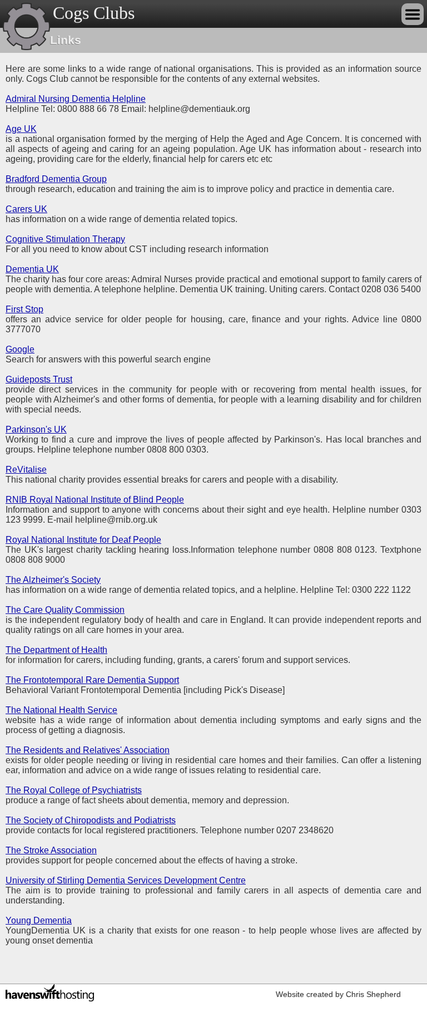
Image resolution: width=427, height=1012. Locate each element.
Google (20, 349)
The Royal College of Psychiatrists (74, 790)
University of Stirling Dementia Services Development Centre (126, 880)
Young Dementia (39, 920)
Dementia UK (32, 269)
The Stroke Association (51, 850)
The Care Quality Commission (65, 610)
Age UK (21, 129)
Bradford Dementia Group (56, 179)
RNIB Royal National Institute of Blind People (95, 499)
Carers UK (26, 209)
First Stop (24, 309)
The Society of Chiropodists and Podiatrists (91, 820)
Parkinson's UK (36, 429)
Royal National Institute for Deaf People (83, 539)
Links (65, 39)
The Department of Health (56, 650)
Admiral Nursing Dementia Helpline (76, 99)
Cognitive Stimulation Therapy (65, 239)
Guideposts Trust (39, 379)
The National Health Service (61, 710)
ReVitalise (26, 469)
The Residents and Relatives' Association (88, 750)
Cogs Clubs (94, 13)
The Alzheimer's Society (53, 579)
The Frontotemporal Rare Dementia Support (92, 680)
